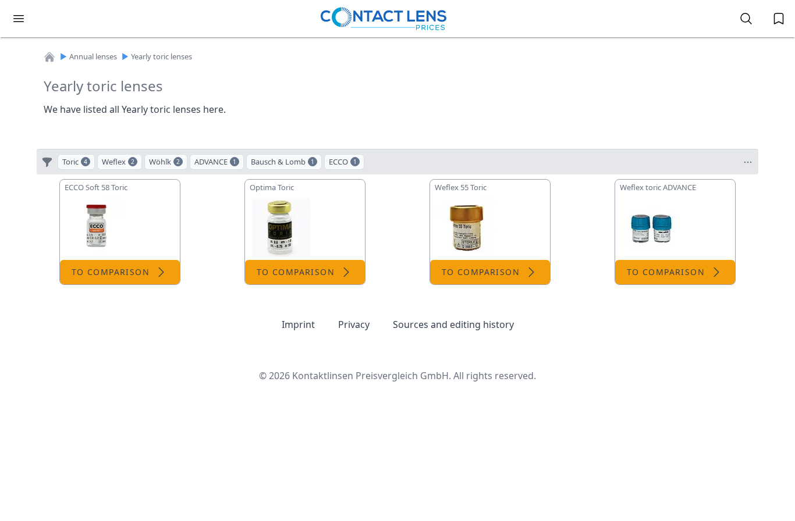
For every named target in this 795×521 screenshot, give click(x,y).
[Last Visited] (778, 18)
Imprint (298, 324)
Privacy (354, 324)
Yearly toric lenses (161, 56)
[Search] (746, 18)
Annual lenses (93, 56)
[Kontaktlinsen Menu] (19, 19)
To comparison (111, 271)
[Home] (49, 57)
